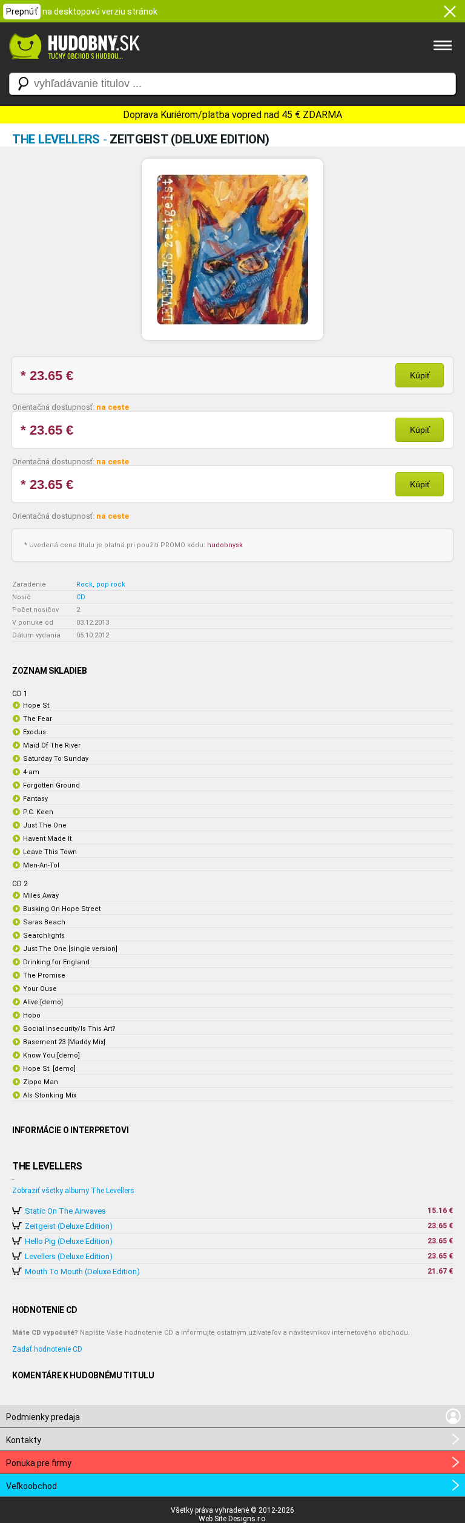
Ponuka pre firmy (38, 1463)
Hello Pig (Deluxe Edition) (69, 1241)
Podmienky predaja (43, 1417)
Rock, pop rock (100, 584)
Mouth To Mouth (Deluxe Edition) (82, 1271)
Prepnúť (22, 11)
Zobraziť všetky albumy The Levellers (73, 1190)
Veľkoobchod (31, 1486)
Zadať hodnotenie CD (47, 1349)
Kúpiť (420, 375)
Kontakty (23, 1440)
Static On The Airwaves (65, 1210)
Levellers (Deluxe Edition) (69, 1256)
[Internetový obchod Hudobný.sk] (72, 65)
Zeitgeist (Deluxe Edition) (69, 1226)
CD (80, 597)
